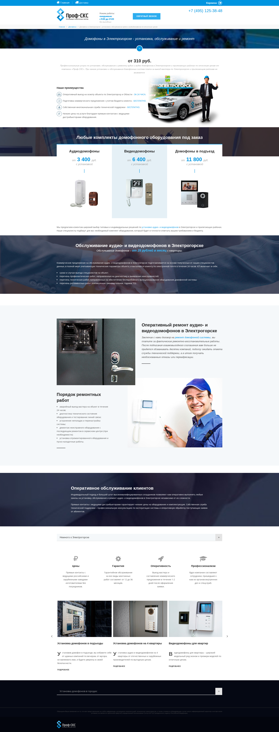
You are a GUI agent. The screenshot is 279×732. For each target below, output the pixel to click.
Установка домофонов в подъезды (79, 643)
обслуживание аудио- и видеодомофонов (109, 262)
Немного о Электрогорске (74, 537)
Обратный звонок (146, 16)
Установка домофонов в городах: (78, 691)
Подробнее (63, 670)
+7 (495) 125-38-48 (205, 11)
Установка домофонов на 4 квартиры (136, 643)
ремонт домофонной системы (193, 337)
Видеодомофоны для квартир (187, 643)
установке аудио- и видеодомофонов (160, 227)
